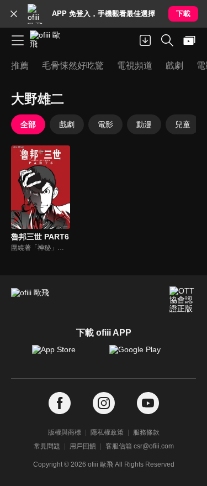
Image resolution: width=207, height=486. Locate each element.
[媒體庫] (189, 40)
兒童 (182, 124)
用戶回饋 (83, 446)
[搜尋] (167, 40)
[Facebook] (60, 403)
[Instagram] (104, 403)
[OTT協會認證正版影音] (182, 299)
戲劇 (67, 124)
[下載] (145, 40)
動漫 (144, 124)
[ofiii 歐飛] (48, 40)
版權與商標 (64, 432)
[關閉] (14, 14)
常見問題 (47, 446)
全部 (28, 124)
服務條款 (146, 432)
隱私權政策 (107, 432)
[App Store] (65, 355)
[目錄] (17, 40)
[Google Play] (142, 355)
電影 (105, 124)
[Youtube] (148, 403)
